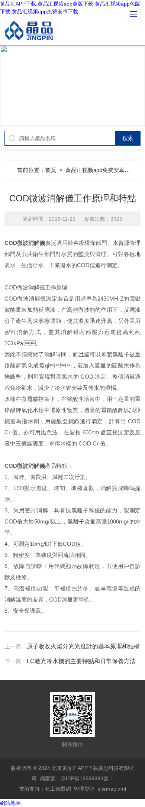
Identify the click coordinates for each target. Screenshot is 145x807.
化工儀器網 (58, 789)
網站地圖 (10, 803)
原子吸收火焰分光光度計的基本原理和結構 (83, 646)
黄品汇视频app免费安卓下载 (100, 170)
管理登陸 (84, 789)
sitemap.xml (112, 789)
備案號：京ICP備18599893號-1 (76, 778)
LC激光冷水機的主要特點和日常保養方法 (81, 661)
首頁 (50, 170)
